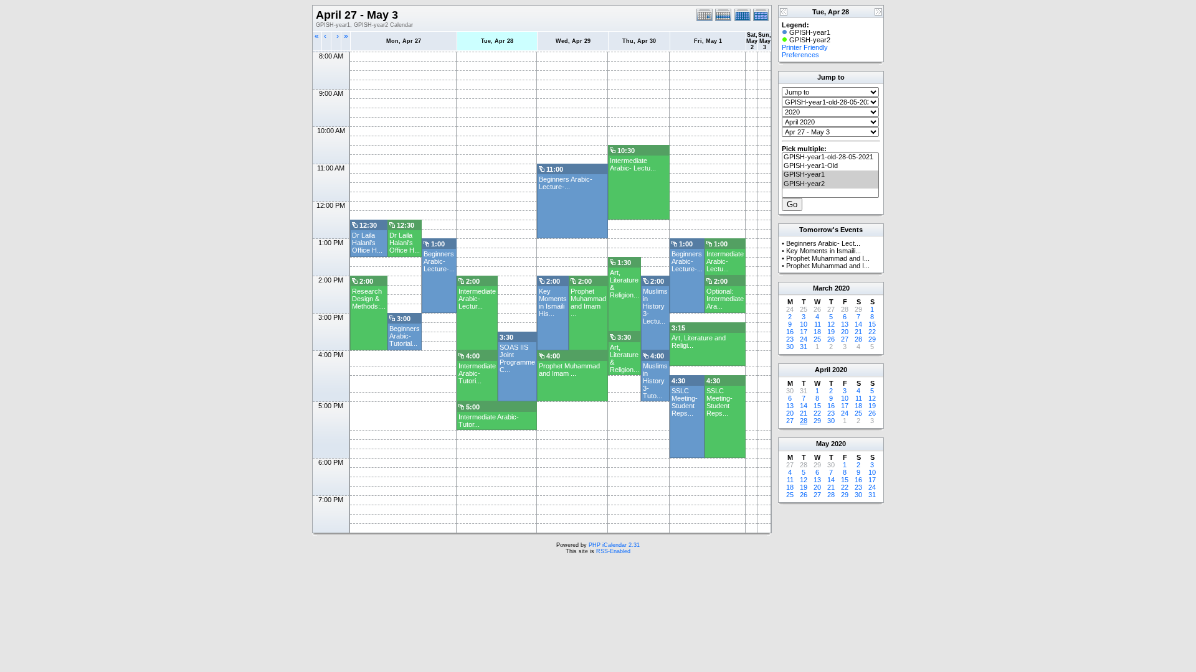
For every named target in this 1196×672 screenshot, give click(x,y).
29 (872, 339)
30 (790, 346)
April (822, 369)
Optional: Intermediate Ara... (725, 298)
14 (858, 324)
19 (831, 331)
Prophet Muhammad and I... (828, 258)
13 (844, 324)
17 (803, 331)
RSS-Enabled (613, 551)
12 (831, 324)
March (823, 288)
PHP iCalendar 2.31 (614, 545)
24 (803, 339)
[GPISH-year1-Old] (830, 166)
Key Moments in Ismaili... (823, 250)
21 (858, 331)
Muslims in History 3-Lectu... (655, 306)
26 (831, 339)
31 (803, 346)
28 (858, 339)
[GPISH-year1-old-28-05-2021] (830, 157)
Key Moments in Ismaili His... (553, 302)
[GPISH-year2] (830, 184)
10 (803, 324)
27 (844, 339)
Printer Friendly (805, 47)
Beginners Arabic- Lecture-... (565, 182)
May (822, 443)
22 (872, 331)
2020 (842, 288)
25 (817, 339)
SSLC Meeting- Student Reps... (685, 402)
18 (817, 331)
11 (817, 324)
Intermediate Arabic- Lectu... (633, 164)
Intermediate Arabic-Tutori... (477, 373)
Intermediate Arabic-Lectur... (477, 298)
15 (872, 324)
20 (844, 331)
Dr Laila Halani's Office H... (367, 242)
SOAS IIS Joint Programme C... (517, 358)
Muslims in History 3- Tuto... (655, 380)
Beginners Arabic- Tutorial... (404, 336)
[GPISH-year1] (830, 174)
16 (790, 331)
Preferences (800, 54)
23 (790, 339)
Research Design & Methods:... (369, 298)
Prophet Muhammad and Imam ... (588, 302)
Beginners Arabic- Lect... (823, 243)
